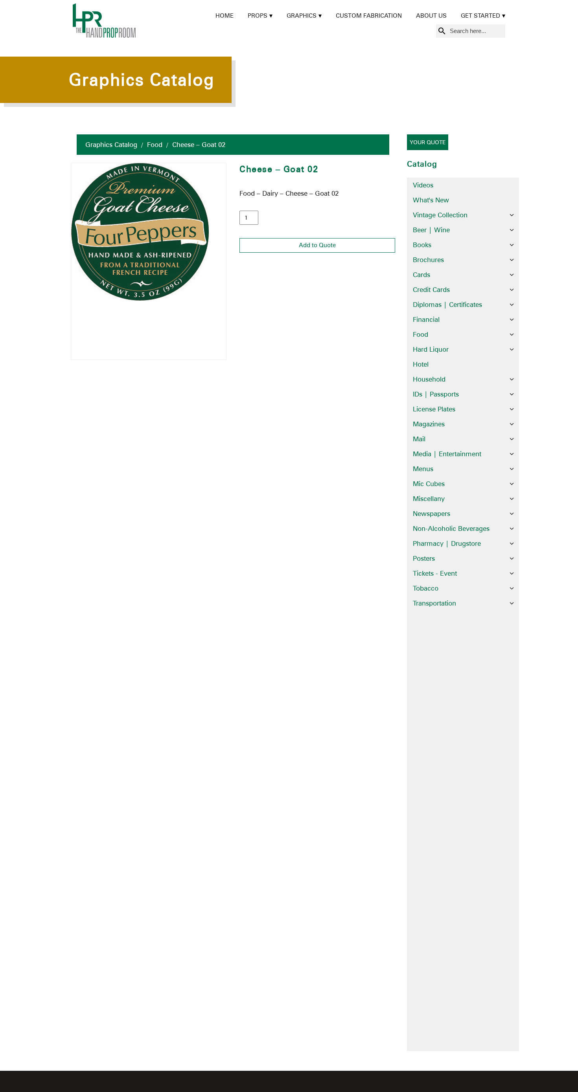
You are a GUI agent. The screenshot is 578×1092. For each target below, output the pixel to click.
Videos (423, 185)
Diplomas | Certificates (447, 304)
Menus (423, 469)
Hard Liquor (431, 349)
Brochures (428, 260)
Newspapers (431, 514)
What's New (431, 200)
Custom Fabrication (369, 15)
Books (422, 245)
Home (224, 15)
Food (154, 145)
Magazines (429, 424)
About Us (431, 15)
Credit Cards (431, 290)
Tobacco (425, 588)
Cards (421, 275)
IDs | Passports (436, 394)
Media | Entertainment (447, 454)
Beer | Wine (431, 230)
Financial (426, 319)
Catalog (422, 164)
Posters (424, 558)
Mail (419, 439)
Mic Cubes (429, 484)
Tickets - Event (435, 573)
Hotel (421, 364)
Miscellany (429, 499)
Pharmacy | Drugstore (447, 543)
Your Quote (427, 142)
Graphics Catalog (111, 145)
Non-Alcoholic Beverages (451, 528)
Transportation (434, 603)
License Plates (434, 409)
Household (429, 379)
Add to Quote (317, 245)
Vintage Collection (440, 215)
